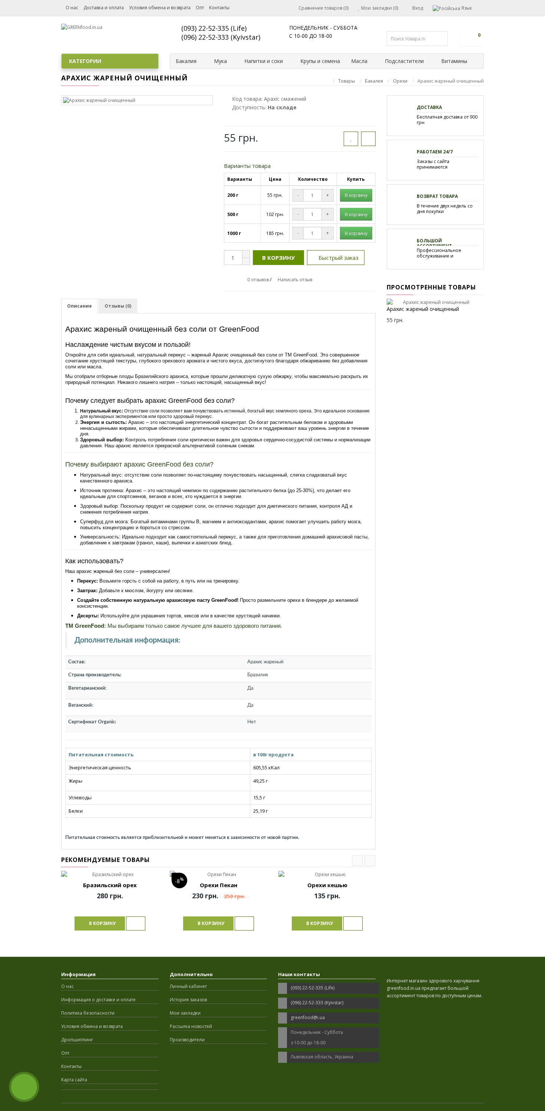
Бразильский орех (110, 885)
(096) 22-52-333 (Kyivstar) (220, 37)
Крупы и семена (320, 60)
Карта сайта (74, 1080)
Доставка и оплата (103, 7)
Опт (200, 7)
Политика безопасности (88, 1013)
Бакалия (186, 60)
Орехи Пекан (218, 885)
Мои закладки (185, 1013)
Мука (220, 60)
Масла (359, 60)
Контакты (219, 7)
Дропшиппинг (77, 1040)
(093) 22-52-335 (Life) (214, 28)
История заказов (188, 999)
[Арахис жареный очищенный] (137, 100)
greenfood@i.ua (308, 1017)
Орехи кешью (327, 885)
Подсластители (404, 60)
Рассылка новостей (191, 1026)
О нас (72, 7)
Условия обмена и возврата (160, 7)
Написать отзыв (295, 279)
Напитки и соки (263, 60)
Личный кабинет (188, 986)
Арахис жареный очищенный (423, 308)
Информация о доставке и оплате (98, 999)
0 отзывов (258, 279)
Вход (417, 8)
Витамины (454, 60)
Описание (79, 306)
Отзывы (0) (118, 306)
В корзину (278, 257)
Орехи (400, 81)
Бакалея (374, 81)
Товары (346, 81)
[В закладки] (351, 139)
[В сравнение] (368, 139)
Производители (187, 1040)
